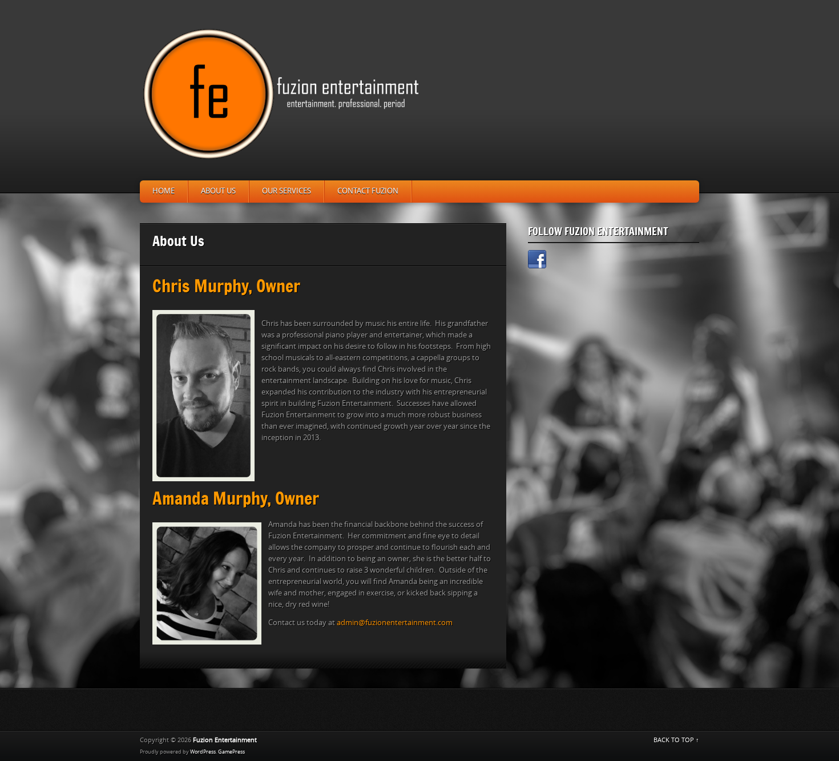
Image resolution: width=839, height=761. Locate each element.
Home (163, 191)
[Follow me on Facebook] (537, 261)
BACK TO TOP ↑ (676, 740)
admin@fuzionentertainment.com (395, 622)
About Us (218, 191)
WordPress (203, 752)
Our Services (286, 191)
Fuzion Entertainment (225, 740)
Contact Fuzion (367, 191)
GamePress (231, 752)
